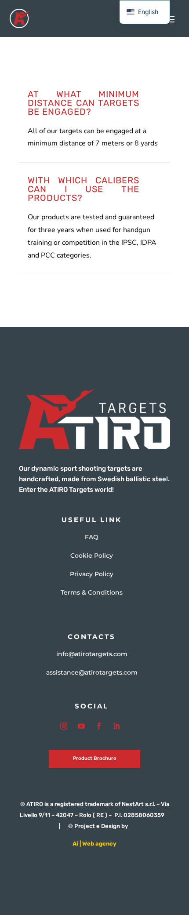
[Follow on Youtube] (81, 726)
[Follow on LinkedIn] (116, 726)
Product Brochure (94, 758)
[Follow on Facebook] (99, 726)
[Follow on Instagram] (64, 726)
